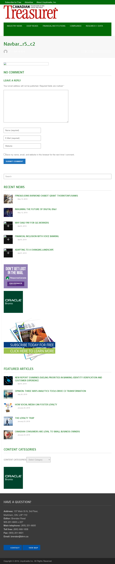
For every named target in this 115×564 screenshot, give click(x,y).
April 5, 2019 (22, 253)
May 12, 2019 (22, 212)
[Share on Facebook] (96, 51)
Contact (15, 548)
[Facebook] (104, 2)
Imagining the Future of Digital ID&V (36, 209)
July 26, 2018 (22, 394)
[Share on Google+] (105, 51)
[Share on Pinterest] (109, 51)
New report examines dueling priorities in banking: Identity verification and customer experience (58, 379)
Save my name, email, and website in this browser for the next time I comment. (40, 154)
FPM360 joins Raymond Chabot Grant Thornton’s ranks (46, 195)
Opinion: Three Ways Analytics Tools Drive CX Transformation (50, 391)
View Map (33, 548)
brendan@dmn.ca (19, 536)
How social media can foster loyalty (36, 404)
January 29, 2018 (24, 408)
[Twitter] (109, 2)
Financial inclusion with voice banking (37, 236)
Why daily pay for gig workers (32, 222)
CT (10, 51)
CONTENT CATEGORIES (15, 459)
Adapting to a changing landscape (34, 249)
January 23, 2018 (24, 421)
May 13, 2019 (22, 199)
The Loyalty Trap (24, 418)
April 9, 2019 (22, 384)
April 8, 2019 (22, 226)
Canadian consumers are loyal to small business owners (47, 431)
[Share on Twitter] (100, 51)
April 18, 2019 (19, 51)
